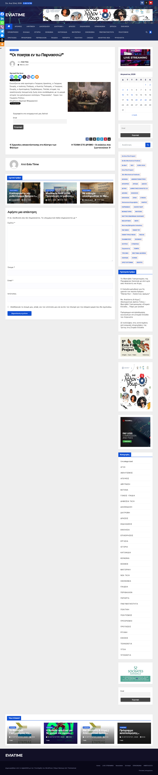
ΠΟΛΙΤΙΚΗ (78, 38)
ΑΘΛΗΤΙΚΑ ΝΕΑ (104, 38)
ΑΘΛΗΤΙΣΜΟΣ (126, 473)
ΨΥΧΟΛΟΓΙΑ (119, 38)
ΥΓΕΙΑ (123, 649)
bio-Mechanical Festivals (131, 174)
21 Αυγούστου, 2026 (19, 737)
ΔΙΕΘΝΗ (124, 193)
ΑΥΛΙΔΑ (135, 184)
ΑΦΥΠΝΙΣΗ (31, 26)
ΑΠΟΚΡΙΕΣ (125, 184)
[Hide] (1, 48)
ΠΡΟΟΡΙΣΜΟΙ (26, 38)
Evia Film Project (127, 170)
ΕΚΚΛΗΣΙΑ (125, 26)
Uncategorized (126, 461)
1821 (131, 165)
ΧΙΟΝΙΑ (134, 258)
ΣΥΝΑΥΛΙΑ (135, 244)
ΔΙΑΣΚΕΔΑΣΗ (44, 26)
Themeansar (72, 768)
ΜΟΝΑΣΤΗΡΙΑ (126, 211)
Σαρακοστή (126, 248)
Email (15, 118)
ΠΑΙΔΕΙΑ (54, 38)
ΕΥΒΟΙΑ (143, 198)
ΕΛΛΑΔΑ (26, 32)
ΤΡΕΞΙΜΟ (125, 253)
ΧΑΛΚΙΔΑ (125, 258)
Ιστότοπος (12, 294)
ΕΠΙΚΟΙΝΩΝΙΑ (100, 26)
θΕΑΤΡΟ (139, 262)
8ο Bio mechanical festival (131, 161)
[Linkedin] (2, 18)
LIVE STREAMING (108, 765)
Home (98, 765)
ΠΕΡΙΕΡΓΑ (66, 38)
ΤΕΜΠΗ (136, 248)
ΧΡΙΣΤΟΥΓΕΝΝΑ (127, 262)
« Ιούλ (134, 115)
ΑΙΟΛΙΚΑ (125, 179)
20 (136, 100)
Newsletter (119, 765)
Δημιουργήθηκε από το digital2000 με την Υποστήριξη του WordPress (29, 768)
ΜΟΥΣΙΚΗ (138, 211)
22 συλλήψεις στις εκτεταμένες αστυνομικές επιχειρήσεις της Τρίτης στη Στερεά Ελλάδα (134, 325)
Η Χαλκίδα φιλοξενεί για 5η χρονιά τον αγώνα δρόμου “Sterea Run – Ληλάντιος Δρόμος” (135, 291)
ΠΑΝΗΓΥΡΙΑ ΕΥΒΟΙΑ (128, 234)
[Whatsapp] (16, 77)
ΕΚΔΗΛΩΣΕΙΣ (85, 26)
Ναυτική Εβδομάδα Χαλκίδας (132, 225)
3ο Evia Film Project (128, 156)
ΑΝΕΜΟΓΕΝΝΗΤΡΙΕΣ (138, 179)
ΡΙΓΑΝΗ (123, 632)
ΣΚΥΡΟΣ (125, 244)
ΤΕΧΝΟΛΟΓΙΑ (126, 644)
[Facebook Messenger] (20, 77)
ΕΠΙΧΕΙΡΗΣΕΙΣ (13, 32)
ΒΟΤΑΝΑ (124, 490)
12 (132, 95)
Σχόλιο (11, 223)
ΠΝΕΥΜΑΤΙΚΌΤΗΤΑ (106, 32)
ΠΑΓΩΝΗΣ (125, 230)
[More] (37, 77)
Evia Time (24, 62)
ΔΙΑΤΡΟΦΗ (58, 26)
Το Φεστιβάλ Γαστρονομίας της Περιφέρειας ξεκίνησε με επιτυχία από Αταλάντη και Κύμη (135, 281)
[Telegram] (33, 77)
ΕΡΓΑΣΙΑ (113, 26)
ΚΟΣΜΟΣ (124, 564)
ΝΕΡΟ (136, 221)
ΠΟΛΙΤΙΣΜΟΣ (123, 32)
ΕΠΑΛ (135, 198)
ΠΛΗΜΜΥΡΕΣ (126, 239)
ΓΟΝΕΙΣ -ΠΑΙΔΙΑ (127, 495)
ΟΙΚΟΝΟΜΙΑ (90, 32)
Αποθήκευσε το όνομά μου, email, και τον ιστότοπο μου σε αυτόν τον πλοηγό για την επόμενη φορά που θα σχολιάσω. (61, 307)
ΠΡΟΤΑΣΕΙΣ (12, 38)
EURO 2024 (141, 165)
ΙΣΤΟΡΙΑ (37, 32)
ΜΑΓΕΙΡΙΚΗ (76, 32)
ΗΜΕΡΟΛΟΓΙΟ (148, 765)
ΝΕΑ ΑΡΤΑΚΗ (126, 221)
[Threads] (24, 77)
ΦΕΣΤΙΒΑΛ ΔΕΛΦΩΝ (139, 253)
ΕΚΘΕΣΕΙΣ (134, 193)
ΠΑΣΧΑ (141, 234)
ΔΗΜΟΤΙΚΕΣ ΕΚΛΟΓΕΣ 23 (139, 188)
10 (123, 95)
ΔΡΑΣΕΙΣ (72, 26)
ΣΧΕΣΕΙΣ (90, 38)
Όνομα (11, 267)
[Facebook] (12, 77)
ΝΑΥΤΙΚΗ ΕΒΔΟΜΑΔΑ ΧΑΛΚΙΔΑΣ (133, 216)
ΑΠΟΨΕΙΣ (18, 26)
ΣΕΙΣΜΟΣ (138, 239)
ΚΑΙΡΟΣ (144, 202)
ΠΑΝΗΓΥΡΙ (136, 230)
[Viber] (28, 77)
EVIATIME (15, 14)
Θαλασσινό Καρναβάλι (130, 202)
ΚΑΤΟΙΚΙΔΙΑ (62, 32)
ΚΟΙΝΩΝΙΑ (49, 32)
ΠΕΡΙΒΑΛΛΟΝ (41, 38)
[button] (146, 32)
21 (141, 100)
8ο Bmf (124, 165)
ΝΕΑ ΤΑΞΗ (125, 575)
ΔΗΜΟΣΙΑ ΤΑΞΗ (127, 501)
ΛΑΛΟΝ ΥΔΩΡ (138, 207)
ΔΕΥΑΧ (124, 188)
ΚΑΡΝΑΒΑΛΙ (126, 207)
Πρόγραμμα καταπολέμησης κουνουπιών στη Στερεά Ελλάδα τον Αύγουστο (134, 314)
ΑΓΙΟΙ (122, 467)
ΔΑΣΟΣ (144, 184)
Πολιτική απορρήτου (146, 770)
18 (127, 100)
